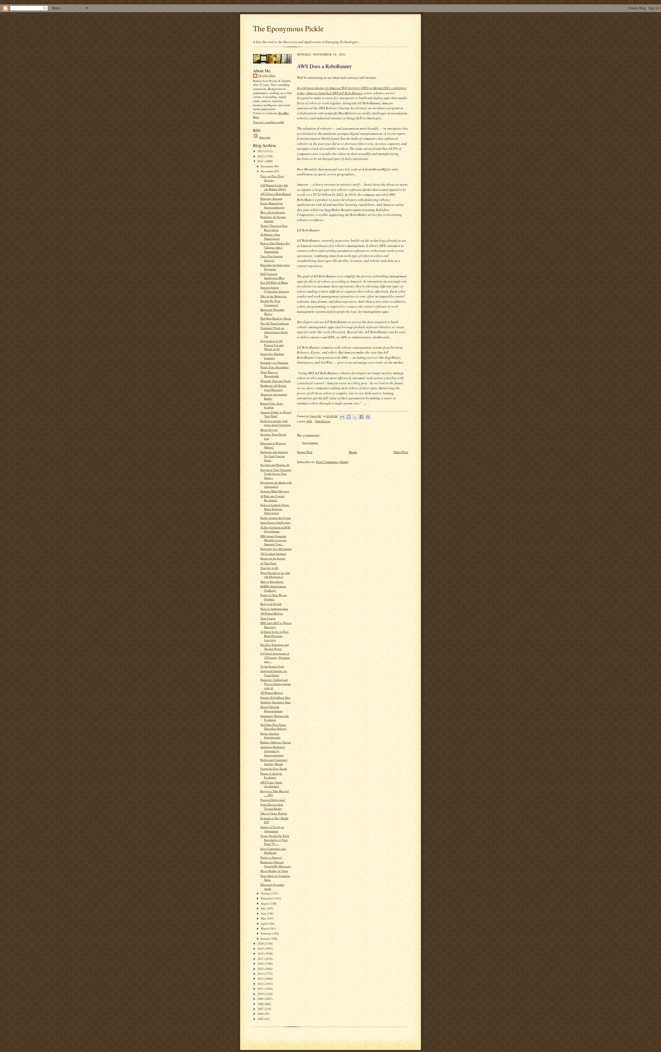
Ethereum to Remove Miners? (273, 445)
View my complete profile (268, 122)
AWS (309, 421)
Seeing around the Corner (275, 518)
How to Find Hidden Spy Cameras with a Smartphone (275, 247)
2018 (260, 953)
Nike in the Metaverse (273, 296)
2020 (260, 943)
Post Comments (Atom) (332, 461)
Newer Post (304, 452)
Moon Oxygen (269, 430)
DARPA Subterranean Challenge (273, 588)
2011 (260, 989)
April (264, 923)
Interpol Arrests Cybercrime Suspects (274, 289)
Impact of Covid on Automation (272, 829)
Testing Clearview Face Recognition (274, 228)
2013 (260, 978)
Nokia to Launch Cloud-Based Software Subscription (274, 509)
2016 (260, 963)
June (264, 913)
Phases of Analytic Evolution (271, 776)
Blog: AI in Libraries (272, 212)
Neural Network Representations (271, 709)
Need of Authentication (274, 609)
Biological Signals (271, 604)
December (267, 166)
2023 (260, 151)
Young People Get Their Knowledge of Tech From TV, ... (274, 840)
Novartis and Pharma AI (274, 465)
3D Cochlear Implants (273, 554)
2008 (260, 1004)
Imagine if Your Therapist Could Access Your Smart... (275, 474)
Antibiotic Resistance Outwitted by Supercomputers (272, 751)
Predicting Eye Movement (276, 549)
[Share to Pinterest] (368, 416)
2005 (260, 1019)
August (265, 903)
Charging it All (269, 568)
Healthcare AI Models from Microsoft (273, 388)
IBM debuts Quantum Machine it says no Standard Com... (273, 540)
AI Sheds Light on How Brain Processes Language (274, 636)
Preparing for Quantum (274, 362)
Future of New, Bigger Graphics (273, 597)
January (266, 938)
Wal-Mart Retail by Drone (275, 318)
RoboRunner (322, 421)
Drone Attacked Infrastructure (270, 735)
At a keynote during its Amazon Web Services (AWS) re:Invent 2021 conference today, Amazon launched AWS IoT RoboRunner (352, 90)
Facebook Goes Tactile (273, 768)
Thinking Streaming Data (275, 702)
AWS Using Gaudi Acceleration (271, 784)
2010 (260, 994)
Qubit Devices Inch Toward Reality (271, 806)
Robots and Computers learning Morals (273, 762)
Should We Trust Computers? (270, 303)
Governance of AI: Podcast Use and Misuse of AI (272, 345)
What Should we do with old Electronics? (275, 575)
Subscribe (265, 137)
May (264, 918)
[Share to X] (355, 416)
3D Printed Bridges (271, 613)
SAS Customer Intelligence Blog (272, 276)
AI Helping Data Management (270, 236)
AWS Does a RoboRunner (275, 194)
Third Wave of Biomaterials (269, 374)
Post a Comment (310, 443)
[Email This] (342, 416)
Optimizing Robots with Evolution (274, 718)
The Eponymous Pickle (288, 28)
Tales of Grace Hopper (273, 813)
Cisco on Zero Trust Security (272, 178)
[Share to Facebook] (361, 416)
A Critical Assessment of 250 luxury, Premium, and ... (275, 657)
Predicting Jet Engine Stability (273, 219)
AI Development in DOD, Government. (275, 529)
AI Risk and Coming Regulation (272, 498)
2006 (260, 1014)
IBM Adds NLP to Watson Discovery (276, 625)
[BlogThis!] (348, 416)
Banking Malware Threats (275, 742)
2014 (260, 974)
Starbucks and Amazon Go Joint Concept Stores (274, 456)
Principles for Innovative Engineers (275, 267)
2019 (260, 948)
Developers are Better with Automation (276, 484)
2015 (260, 969)
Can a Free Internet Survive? (271, 258)
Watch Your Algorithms (274, 367)
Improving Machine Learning (272, 356)
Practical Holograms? (273, 800)
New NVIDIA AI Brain (274, 282)
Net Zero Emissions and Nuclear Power (274, 647)
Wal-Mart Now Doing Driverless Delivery (273, 727)
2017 (260, 959)
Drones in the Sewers (272, 558)
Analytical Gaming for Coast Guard (273, 673)
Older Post (401, 452)
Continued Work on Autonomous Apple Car (274, 332)
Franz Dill (267, 75)
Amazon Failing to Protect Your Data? (276, 414)
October (266, 893)
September (267, 898)
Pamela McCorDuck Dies (275, 697)
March (265, 928)
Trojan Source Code (272, 666)
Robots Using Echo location (271, 405)
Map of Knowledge (272, 581)
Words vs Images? (271, 857)
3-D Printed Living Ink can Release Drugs (274, 187)
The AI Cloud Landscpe (274, 323)
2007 (260, 1009)
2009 (260, 999)
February (266, 933)
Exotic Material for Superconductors (272, 205)
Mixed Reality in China (274, 871)
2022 (260, 156)
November (267, 171)
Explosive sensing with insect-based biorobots (275, 423)
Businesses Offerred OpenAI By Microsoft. (275, 864)
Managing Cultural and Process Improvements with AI (275, 684)
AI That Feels (268, 563)
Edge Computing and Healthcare (273, 851)
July (263, 908)
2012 (260, 984)
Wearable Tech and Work (275, 381)
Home (353, 452)
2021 (260, 161)
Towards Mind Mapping (274, 491)
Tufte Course (268, 618)
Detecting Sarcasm (271, 198)
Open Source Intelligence (275, 522)
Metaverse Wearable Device (272, 312)
